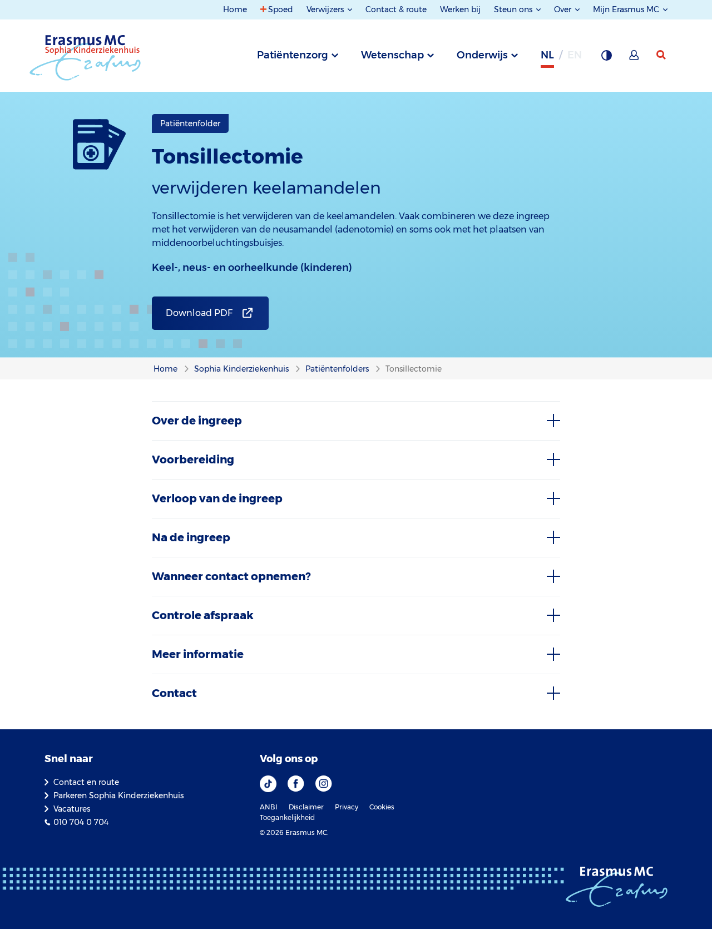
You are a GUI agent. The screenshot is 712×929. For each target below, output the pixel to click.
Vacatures (71, 809)
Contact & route (396, 9)
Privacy (346, 807)
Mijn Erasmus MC (627, 9)
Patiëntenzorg (292, 55)
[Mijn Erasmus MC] (634, 58)
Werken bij (460, 9)
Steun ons (514, 9)
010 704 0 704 (80, 822)
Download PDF (199, 313)
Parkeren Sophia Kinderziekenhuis (118, 795)
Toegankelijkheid (287, 817)
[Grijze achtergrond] (606, 58)
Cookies (381, 807)
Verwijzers (326, 9)
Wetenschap (392, 55)
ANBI (269, 807)
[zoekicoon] (662, 55)
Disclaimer (306, 807)
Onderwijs (482, 55)
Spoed (280, 9)
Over (563, 9)
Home (235, 9)
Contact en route (86, 782)
